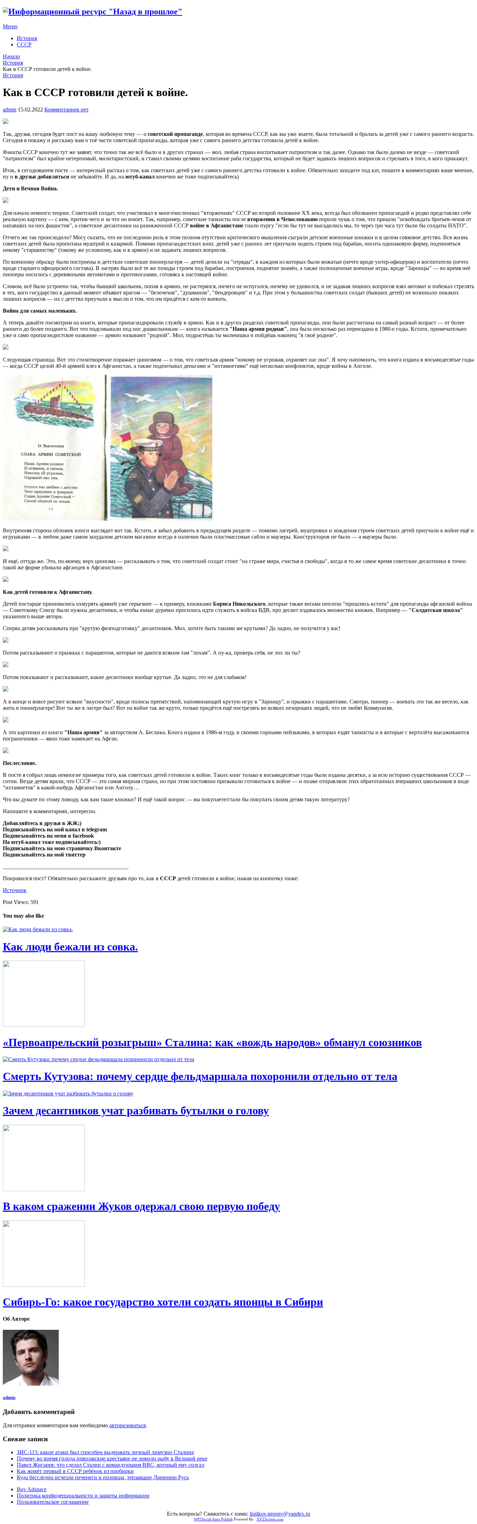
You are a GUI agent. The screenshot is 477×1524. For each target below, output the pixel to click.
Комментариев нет (66, 109)
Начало (11, 56)
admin (9, 109)
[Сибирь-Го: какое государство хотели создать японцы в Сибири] (238, 1254)
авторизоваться (127, 1425)
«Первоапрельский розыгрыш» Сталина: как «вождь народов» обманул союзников (212, 1042)
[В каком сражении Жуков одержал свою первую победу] (238, 1159)
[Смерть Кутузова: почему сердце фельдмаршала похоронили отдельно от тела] (238, 1059)
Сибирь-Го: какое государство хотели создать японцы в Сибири (163, 1302)
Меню (10, 26)
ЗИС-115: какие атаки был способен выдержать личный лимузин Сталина (105, 1452)
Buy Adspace (31, 1489)
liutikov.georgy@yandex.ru (280, 1514)
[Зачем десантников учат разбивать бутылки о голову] (238, 1094)
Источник (15, 890)
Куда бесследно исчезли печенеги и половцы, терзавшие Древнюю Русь (103, 1477)
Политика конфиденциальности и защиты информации (83, 1496)
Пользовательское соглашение (53, 1502)
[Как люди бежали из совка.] (238, 929)
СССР (24, 45)
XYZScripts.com (270, 1519)
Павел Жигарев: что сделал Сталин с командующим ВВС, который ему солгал (110, 1465)
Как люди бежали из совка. (70, 946)
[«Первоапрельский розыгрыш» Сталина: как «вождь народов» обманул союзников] (238, 994)
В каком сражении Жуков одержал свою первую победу (141, 1206)
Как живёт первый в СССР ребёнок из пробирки (75, 1471)
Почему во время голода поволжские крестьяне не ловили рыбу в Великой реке (112, 1458)
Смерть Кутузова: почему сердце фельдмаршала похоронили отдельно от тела (200, 1076)
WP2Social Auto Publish (213, 1519)
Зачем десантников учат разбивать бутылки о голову (136, 1110)
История (27, 38)
